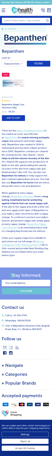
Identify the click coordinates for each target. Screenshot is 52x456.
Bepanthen (10, 137)
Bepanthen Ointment (22, 196)
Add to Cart (13, 118)
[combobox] (26, 20)
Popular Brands (20, 383)
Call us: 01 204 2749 (16, 315)
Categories (16, 374)
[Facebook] (11, 347)
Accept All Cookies (25, 448)
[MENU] (3, 10)
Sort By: (6, 58)
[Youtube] (17, 347)
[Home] (3, 29)
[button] (26, 413)
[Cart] (49, 10)
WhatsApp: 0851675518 (18, 320)
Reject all (25, 441)
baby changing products (30, 130)
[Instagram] (5, 347)
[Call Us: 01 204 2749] (43, 10)
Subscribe (26, 291)
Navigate (14, 365)
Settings (25, 434)
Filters (38, 63)
